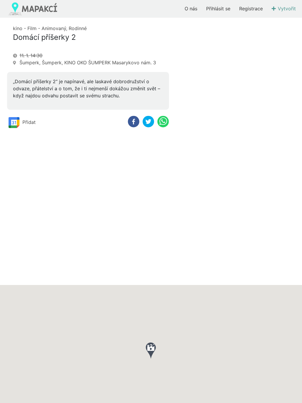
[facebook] (133, 121)
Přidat (29, 122)
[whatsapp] (163, 121)
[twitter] (148, 121)
